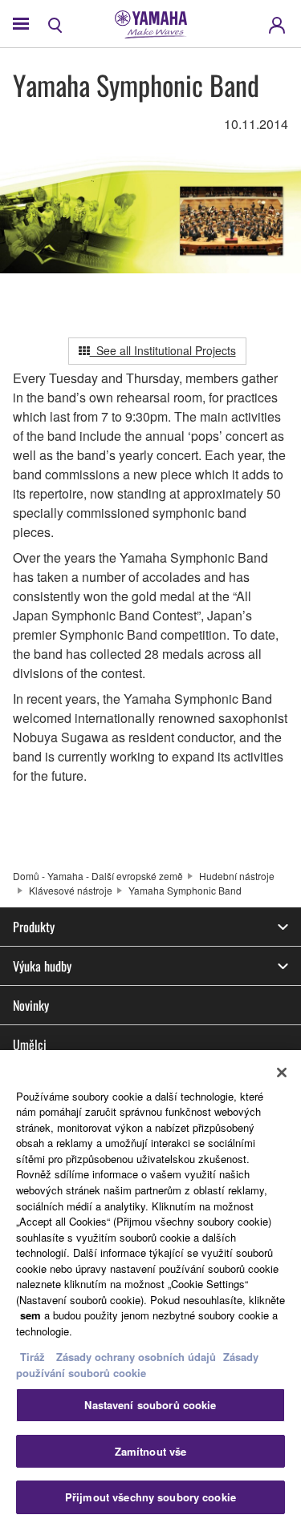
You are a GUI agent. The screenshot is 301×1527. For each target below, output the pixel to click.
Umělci (30, 1044)
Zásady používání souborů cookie (137, 1364)
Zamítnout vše (151, 1451)
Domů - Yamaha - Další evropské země (98, 876)
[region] (150, 1288)
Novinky (31, 1005)
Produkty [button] (34, 926)
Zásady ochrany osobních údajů (136, 1356)
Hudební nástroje (237, 876)
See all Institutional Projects (163, 350)
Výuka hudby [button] (42, 966)
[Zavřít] (281, 1072)
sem (30, 1315)
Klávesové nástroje (70, 890)
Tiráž (32, 1356)
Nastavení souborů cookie (150, 1404)
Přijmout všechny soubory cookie (150, 1497)
